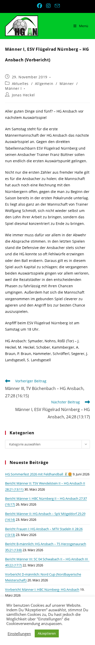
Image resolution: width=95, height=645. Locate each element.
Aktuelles (20, 83)
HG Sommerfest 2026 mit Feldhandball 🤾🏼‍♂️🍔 (38, 474)
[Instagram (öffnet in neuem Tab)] (49, 5)
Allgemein (44, 83)
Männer (67, 83)
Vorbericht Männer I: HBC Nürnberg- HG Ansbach (42, 589)
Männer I (13, 88)
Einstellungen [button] (19, 633)
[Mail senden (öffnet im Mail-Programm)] (56, 5)
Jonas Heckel (23, 95)
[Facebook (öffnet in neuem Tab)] (40, 5)
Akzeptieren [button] (47, 633)
